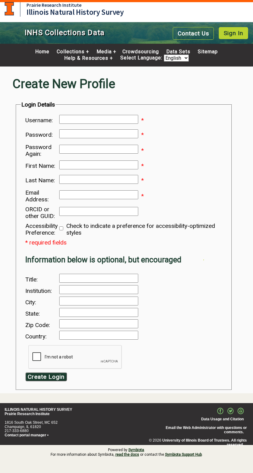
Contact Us (193, 33)
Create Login (46, 376)
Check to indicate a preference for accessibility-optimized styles (140, 229)
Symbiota (136, 450)
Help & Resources (86, 58)
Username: (39, 120)
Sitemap (208, 52)
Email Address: (37, 196)
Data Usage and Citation (222, 419)
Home (42, 52)
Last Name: (40, 180)
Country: (36, 336)
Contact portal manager (25, 435)
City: (30, 302)
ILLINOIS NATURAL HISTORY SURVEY (38, 409)
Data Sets (178, 52)
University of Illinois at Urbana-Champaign (9, 8)
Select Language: (142, 58)
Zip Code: (37, 325)
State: (32, 313)
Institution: (38, 291)
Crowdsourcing (140, 52)
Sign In (233, 33)
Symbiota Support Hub (183, 454)
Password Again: (38, 150)
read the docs (127, 454)
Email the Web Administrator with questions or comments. (206, 430)
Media (104, 52)
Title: (31, 279)
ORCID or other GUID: (40, 213)
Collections (71, 52)
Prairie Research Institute (54, 5)
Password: (39, 134)
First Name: (40, 166)
